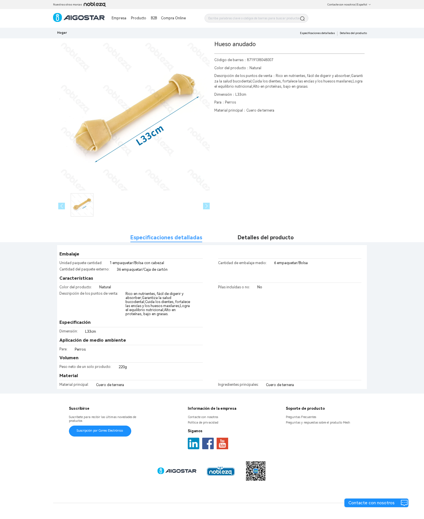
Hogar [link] (62, 33)
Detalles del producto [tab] (265, 237)
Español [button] (362, 4)
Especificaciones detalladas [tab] (166, 237)
